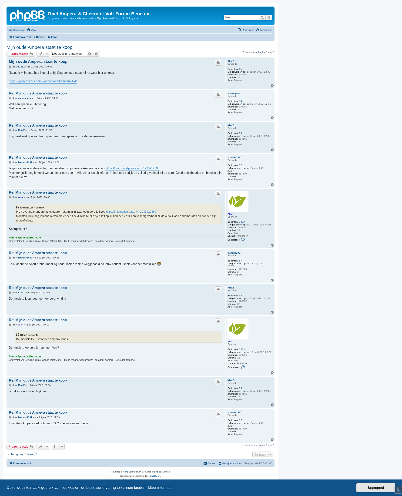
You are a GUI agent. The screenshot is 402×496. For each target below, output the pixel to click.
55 (240, 69)
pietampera (234, 93)
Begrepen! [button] (376, 487)
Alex (230, 214)
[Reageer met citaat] (218, 62)
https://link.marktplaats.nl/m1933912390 (132, 168)
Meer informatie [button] (161, 487)
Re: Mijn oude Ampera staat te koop (38, 93)
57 (240, 165)
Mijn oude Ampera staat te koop (39, 47)
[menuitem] (31, 30)
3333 (242, 222)
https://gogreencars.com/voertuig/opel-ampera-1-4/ (43, 81)
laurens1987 (235, 157)
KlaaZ (231, 61)
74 (240, 101)
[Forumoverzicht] (28, 15)
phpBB (128, 471)
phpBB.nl (155, 476)
